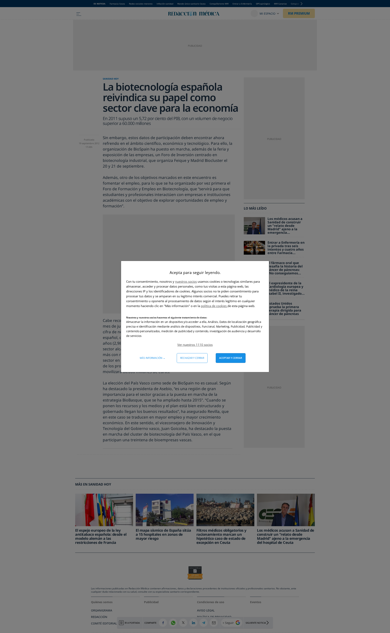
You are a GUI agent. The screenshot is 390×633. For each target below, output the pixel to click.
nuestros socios (186, 281)
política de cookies (214, 306)
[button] (195, 344)
